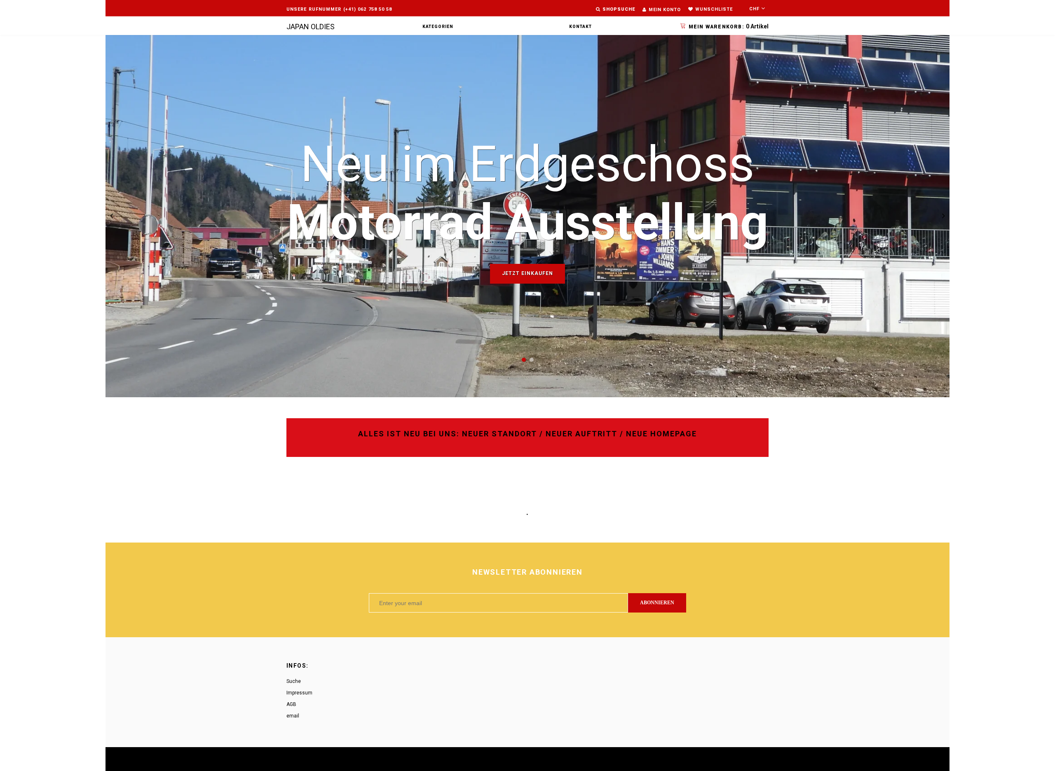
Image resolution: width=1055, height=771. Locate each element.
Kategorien (437, 26)
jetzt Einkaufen (527, 273)
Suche (293, 681)
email (292, 716)
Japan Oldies (310, 26)
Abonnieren (657, 603)
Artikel (729, 26)
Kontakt (580, 26)
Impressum (299, 693)
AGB (291, 704)
